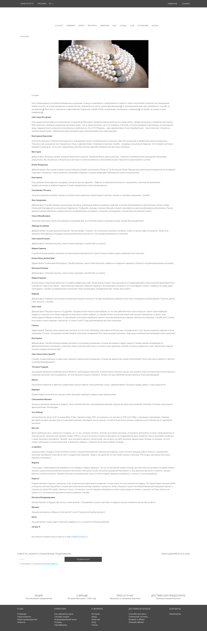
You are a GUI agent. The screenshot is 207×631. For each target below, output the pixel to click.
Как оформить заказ (63, 614)
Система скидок (61, 616)
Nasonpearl (24, 36)
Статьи (95, 625)
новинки (71, 25)
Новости (21, 622)
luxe (132, 25)
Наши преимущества (27, 619)
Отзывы (58, 622)
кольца (123, 25)
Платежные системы (138, 616)
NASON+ (155, 25)
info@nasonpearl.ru (79, 537)
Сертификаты (60, 625)
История (95, 614)
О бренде (21, 614)
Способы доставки (137, 614)
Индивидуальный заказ (65, 619)
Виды (94, 616)
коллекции (143, 25)
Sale (114, 25)
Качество (96, 619)
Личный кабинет (136, 622)
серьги (81, 25)
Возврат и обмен (137, 619)
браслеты (92, 25)
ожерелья (104, 25)
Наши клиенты (24, 616)
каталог (59, 25)
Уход (94, 622)
